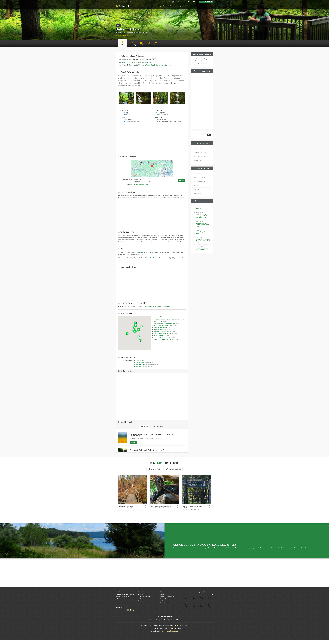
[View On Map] (152, 168)
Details (133, 442)
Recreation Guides (206, 6)
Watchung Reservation (126, 506)
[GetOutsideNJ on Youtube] (126, 1)
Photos (170, 1)
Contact (195, 1)
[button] (138, 329)
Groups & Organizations (167, 596)
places (160, 463)
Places (152, 6)
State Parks (196, 189)
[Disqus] (152, 395)
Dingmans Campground (162, 327)
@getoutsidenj (203, 592)
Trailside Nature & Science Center (161, 506)
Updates (204, 201)
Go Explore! (171, 6)
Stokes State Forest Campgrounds (165, 325)
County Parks (197, 193)
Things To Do (161, 6)
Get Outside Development (170, 631)
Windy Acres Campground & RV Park (166, 339)
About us (140, 594)
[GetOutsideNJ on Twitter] (119, 1)
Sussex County (148, 62)
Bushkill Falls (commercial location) (166, 333)
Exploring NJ (172, 628)
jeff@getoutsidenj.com (137, 610)
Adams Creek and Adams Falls (164, 337)
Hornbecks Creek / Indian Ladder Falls (166, 323)
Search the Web (143, 360)
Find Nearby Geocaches (146, 364)
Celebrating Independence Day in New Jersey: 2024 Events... (203, 241)
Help (118, 25)
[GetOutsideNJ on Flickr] (164, 619)
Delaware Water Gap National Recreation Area (155, 65)
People (180, 6)
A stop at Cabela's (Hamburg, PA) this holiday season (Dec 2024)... (203, 216)
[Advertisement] (152, 139)
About (179, 1)
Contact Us (177, 625)
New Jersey (126, 62)
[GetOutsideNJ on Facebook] (117, 1)
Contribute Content (187, 1)
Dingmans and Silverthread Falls (165, 331)
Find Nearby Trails (144, 366)
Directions (182, 180)
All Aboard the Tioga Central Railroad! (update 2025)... (202, 225)
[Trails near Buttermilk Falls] (160, 98)
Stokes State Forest (151, 258)
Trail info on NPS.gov (123, 35)
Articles (174, 1)
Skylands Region (136, 62)
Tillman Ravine (143, 252)
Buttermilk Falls (160, 317)
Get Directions (144, 362)
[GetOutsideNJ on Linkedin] (130, 1)
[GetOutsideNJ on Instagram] (128, 1)
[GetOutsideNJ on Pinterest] (121, 1)
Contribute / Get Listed (144, 596)
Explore (205, 143)
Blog (139, 601)
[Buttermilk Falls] (143, 98)
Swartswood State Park (162, 329)
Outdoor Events (190, 6)
